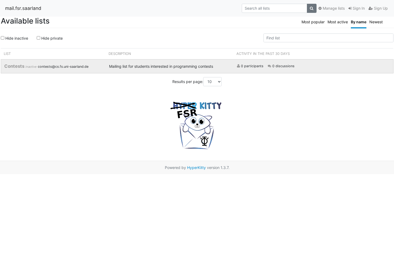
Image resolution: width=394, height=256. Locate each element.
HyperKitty (196, 167)
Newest (376, 22)
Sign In (358, 8)
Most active (338, 22)
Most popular (313, 22)
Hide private (51, 38)
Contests (14, 66)
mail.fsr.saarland (23, 8)
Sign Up (380, 8)
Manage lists (333, 8)
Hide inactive (16, 38)
